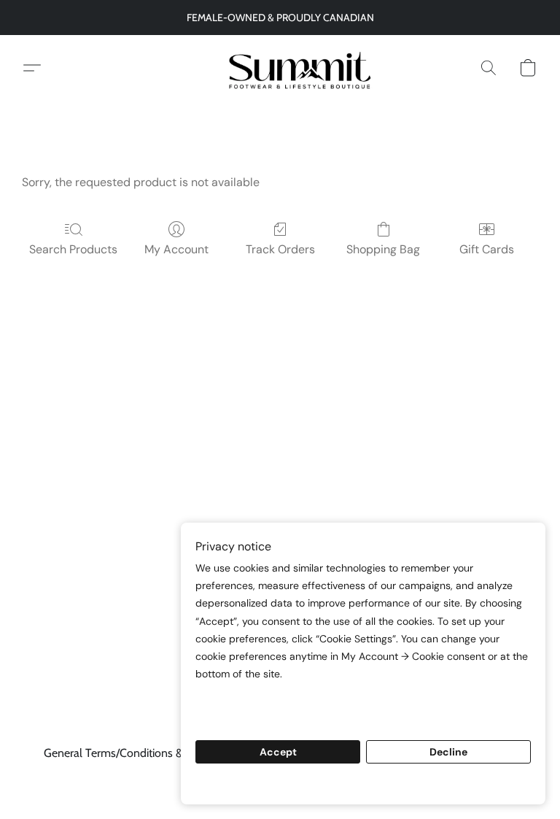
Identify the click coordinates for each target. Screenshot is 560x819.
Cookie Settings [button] (363, 783)
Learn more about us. (251, 719)
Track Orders (280, 249)
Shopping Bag (383, 249)
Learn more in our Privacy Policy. (281, 702)
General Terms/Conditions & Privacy (132, 753)
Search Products (73, 249)
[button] (280, 67)
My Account (176, 249)
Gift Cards (486, 249)
